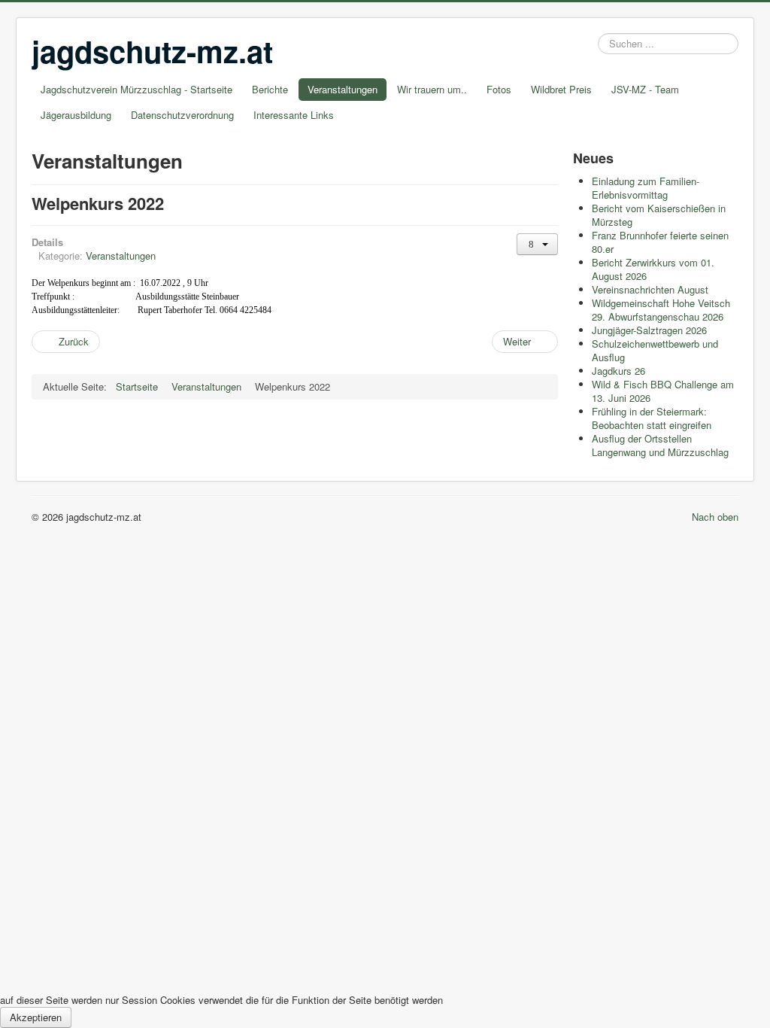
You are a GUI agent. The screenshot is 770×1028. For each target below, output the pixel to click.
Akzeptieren (36, 1017)
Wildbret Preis (561, 89)
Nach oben (715, 516)
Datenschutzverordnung (182, 115)
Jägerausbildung (76, 115)
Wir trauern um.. (432, 89)
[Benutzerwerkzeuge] (537, 244)
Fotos (499, 89)
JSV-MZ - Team (645, 89)
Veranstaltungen (342, 89)
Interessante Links (293, 115)
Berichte (270, 89)
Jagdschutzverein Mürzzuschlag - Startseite (136, 89)
